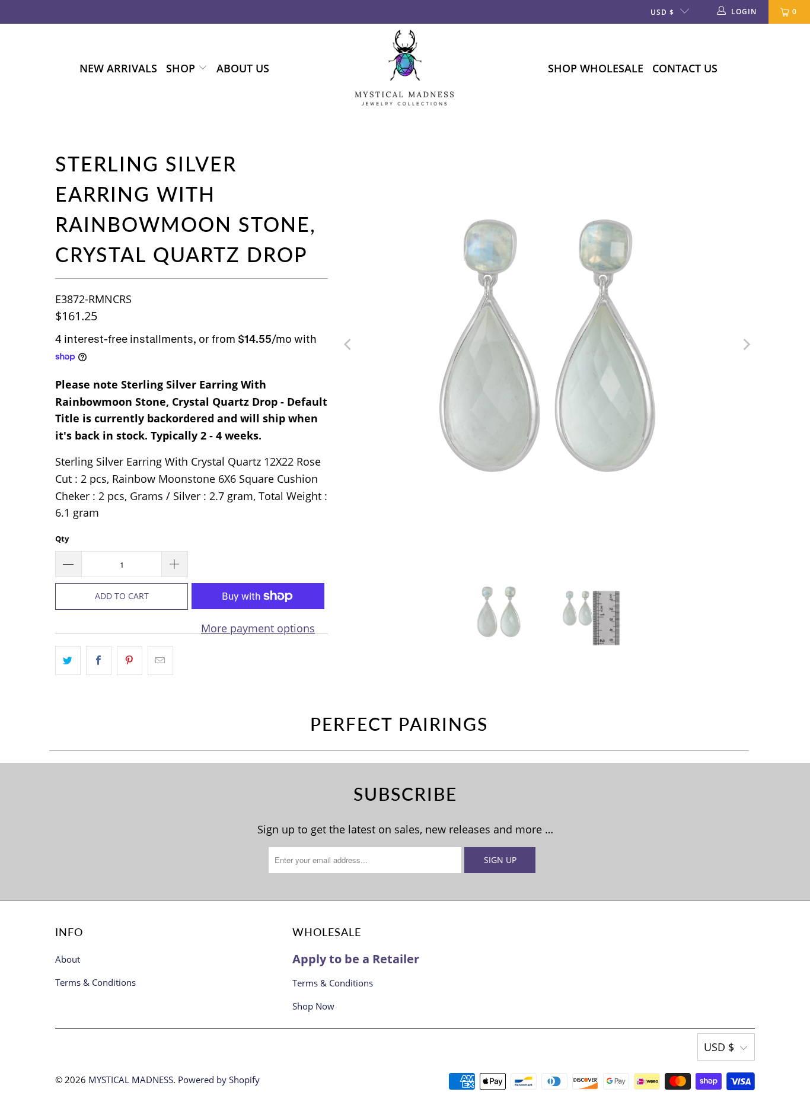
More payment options (258, 628)
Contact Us (684, 68)
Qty (62, 538)
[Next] (745, 344)
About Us (242, 68)
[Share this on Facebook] (98, 660)
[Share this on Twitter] (68, 660)
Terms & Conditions (95, 982)
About (67, 959)
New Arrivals (118, 68)
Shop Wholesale (595, 68)
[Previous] (348, 344)
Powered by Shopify (219, 1079)
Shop (182, 68)
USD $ (662, 12)
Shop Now (313, 1006)
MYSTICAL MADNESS (130, 1079)
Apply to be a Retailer (355, 959)
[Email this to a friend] (160, 660)
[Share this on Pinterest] (129, 660)
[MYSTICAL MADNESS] (405, 68)
